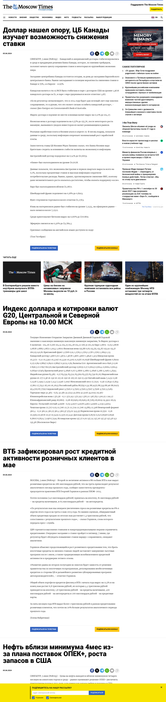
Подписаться (83, 365)
